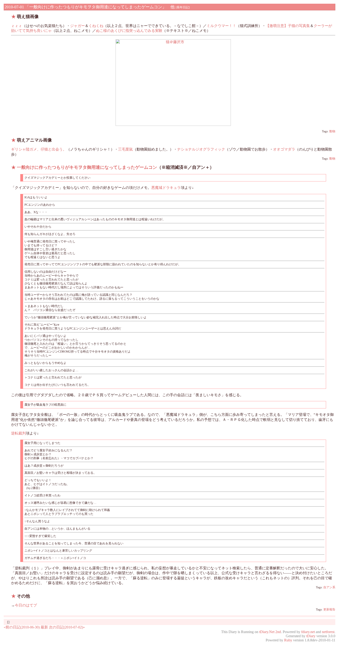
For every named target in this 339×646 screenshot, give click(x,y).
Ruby (288, 640)
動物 (332, 131)
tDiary (310, 636)
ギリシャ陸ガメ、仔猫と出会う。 (38, 149)
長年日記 (183, 7)
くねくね (96, 26)
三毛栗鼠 (125, 149)
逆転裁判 (18, 433)
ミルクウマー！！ (221, 26)
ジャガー (77, 26)
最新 (44, 627)
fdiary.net (308, 632)
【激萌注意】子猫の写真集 (288, 26)
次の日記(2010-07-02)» (67, 627)
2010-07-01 (14, 7)
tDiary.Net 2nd (270, 632)
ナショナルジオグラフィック (201, 149)
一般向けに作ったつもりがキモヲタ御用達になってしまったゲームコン (87, 167)
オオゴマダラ (284, 149)
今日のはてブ (26, 605)
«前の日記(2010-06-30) (22, 627)
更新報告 (329, 609)
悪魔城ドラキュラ (166, 188)
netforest (328, 632)
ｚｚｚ (16, 26)
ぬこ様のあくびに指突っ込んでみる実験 (129, 31)
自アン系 (329, 587)
